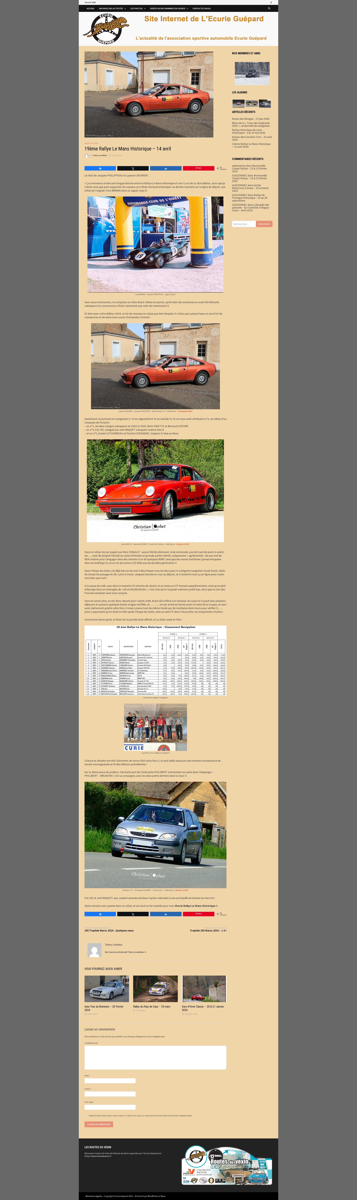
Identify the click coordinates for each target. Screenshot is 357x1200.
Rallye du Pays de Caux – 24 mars (151, 1006)
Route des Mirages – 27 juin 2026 (250, 118)
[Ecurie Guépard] (178, 28)
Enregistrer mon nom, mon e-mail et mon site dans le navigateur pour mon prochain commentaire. (140, 1115)
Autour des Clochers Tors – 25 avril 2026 (252, 138)
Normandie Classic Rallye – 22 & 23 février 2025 (249, 168)
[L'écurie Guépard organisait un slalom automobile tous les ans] (252, 103)
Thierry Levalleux (100, 155)
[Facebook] (271, 2)
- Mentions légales (93, 1196)
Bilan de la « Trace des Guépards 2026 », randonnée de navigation (251, 124)
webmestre (238, 165)
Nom (87, 1075)
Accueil (91, 8)
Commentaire (92, 1043)
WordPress (153, 1196)
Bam (163, 1196)
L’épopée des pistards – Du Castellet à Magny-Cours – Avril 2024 (251, 207)
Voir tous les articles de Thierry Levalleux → (125, 952)
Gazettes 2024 (91, 143)
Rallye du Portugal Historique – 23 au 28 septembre (249, 197)
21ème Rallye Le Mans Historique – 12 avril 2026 (251, 145)
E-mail (88, 1089)
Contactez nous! (202, 8)
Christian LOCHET (182, 544)
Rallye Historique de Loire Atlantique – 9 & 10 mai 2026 (248, 131)
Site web (89, 1102)
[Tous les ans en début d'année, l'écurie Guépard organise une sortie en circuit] (239, 103)
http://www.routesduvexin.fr (98, 1156)
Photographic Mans (184, 411)
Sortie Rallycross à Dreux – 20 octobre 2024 (250, 187)
